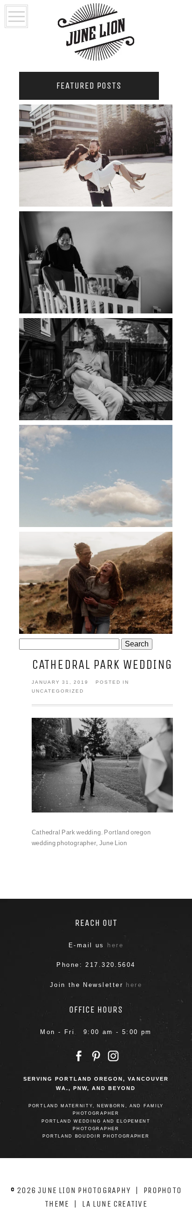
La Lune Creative (114, 1204)
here (115, 945)
